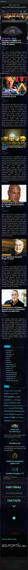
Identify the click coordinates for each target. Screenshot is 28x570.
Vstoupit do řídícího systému (9, 539)
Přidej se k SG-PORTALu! (14, 430)
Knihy (7, 360)
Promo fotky (19, 408)
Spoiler (12, 414)
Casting (14, 391)
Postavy (5, 408)
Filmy (7, 352)
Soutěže (6, 414)
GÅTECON (9, 354)
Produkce (8, 370)
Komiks (8, 362)
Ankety (6, 391)
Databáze (12, 393)
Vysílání (7, 421)
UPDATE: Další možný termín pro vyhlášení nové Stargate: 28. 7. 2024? (13, 205)
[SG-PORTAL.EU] (14, 14)
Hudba (15, 397)
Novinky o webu (6, 38)
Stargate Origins (10, 376)
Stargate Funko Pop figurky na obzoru (14, 148)
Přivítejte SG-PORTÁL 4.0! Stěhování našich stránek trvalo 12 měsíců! (11, 42)
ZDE (21, 493)
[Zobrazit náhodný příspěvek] (24, 11)
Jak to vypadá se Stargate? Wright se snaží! (12, 258)
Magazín (7, 403)
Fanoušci (8, 350)
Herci (7, 356)
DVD (16, 393)
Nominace (14, 405)
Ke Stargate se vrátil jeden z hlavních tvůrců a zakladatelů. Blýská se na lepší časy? (13, 309)
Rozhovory (9, 411)
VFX (17, 417)
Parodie (23, 405)
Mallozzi (13, 403)
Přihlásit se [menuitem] (3, 1)
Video (24, 417)
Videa (21, 417)
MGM (19, 403)
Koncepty (17, 400)
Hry (7, 358)
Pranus (3, 46)
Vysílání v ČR (15, 421)
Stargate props (19, 414)
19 (6, 316)
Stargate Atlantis (10, 374)
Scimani (3, 313)
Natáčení (7, 405)
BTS (11, 391)
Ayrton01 (3, 260)
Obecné (14, 38)
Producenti (10, 408)
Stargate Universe (10, 380)
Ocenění (19, 405)
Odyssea (3, 151)
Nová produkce (6, 200)
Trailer (12, 417)
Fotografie (9, 396)
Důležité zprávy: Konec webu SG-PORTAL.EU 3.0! (13, 96)
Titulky (6, 417)
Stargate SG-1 (9, 378)
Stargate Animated (10, 372)
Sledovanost (19, 411)
